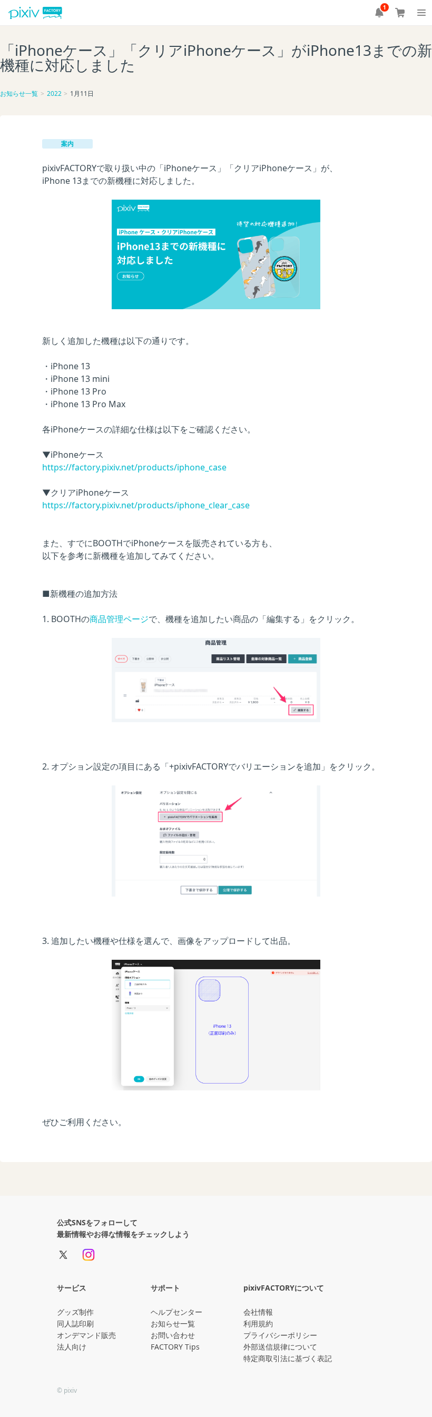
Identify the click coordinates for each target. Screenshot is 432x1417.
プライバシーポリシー (280, 1335)
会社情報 (258, 1312)
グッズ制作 (75, 1312)
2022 (54, 93)
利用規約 (258, 1323)
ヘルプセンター (176, 1312)
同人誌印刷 (75, 1323)
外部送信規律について (280, 1347)
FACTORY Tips (175, 1347)
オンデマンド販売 (86, 1335)
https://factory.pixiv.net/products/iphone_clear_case (146, 505)
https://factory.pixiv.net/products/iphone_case (134, 467)
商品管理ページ (119, 619)
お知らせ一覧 (19, 93)
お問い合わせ (173, 1335)
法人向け (71, 1347)
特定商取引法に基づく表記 (287, 1358)
